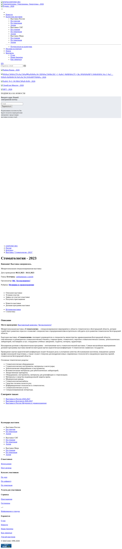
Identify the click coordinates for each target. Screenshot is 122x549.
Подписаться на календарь (21, 47)
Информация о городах (10, 511)
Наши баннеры (16, 57)
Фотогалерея (6, 464)
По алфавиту (6, 481)
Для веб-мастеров (8, 537)
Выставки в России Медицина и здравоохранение (26, 403)
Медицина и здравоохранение (21, 285)
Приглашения (6, 499)
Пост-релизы (6, 468)
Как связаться (16, 59)
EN (2, 63)
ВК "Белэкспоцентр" (21, 281)
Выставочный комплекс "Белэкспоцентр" (35, 325)
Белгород (9, 250)
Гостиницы (5, 503)
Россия (8, 248)
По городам (15, 21)
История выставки (13, 309)
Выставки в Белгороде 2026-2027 (19, 401)
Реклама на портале (14, 49)
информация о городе (24, 277)
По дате (4, 477)
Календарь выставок (14, 17)
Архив (13, 25)
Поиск (8, 51)
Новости (9, 15)
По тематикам (16, 23)
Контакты (10, 53)
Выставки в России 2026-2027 (18, 399)
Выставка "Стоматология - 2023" (19, 252)
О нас (12, 55)
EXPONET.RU (12, 246)
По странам (15, 29)
